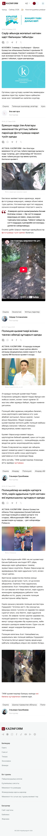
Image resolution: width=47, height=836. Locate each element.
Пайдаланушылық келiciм (12, 779)
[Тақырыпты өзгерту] (35, 3)
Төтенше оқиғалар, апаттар (25, 106)
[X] (21, 42)
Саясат (5, 752)
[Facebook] (16, 42)
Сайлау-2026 (14, 10)
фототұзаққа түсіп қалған (13, 232)
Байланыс (6, 814)
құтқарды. (19, 463)
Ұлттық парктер (32, 312)
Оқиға (6, 106)
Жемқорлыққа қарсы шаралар (14, 792)
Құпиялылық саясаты (10, 783)
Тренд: (4, 10)
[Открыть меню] (43, 3)
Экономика (6, 761)
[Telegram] (12, 42)
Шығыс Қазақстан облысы (24, 705)
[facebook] (16, 734)
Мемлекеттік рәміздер (11, 788)
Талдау (5, 756)
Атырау (15, 471)
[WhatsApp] (7, 42)
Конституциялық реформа (36, 10)
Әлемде (5, 765)
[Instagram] (3, 42)
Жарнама (5, 819)
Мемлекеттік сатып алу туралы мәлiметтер (20, 796)
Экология (16, 312)
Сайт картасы (7, 810)
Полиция (26, 471)
